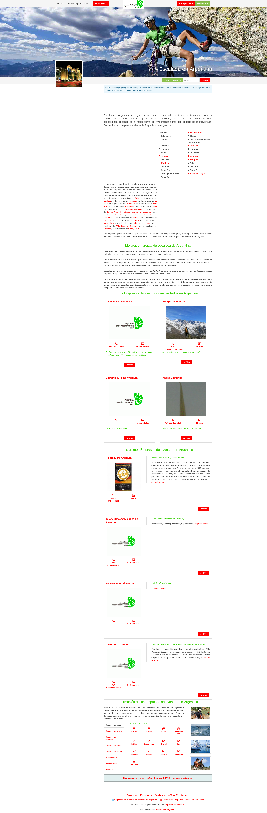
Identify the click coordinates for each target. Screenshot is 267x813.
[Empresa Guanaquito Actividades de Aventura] (123, 541)
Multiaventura (111, 758)
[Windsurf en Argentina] (149, 751)
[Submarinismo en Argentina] (149, 741)
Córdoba (107, 201)
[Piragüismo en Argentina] (134, 761)
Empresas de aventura (174, 805)
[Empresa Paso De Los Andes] (123, 663)
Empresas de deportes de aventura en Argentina (135, 800)
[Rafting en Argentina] (134, 741)
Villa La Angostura (142, 223)
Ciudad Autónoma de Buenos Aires (135, 212)
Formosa (133, 201)
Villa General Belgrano (127, 226)
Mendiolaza (109, 223)
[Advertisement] (154, 104)
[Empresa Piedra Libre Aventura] (123, 477)
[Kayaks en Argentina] (134, 729)
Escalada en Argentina (165, 809)
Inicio (61, 3)
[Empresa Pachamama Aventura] (129, 322)
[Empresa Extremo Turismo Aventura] (129, 399)
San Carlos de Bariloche (132, 209)
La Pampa (130, 204)
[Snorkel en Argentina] (163, 741)
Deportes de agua (113, 725)
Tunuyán (107, 220)
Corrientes (129, 206)
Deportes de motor (113, 752)
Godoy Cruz (133, 229)
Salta (137, 198)
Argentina (102, 3)
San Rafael (120, 215)
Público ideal (111, 764)
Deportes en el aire (113, 731)
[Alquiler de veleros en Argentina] (178, 729)
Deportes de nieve (113, 746)
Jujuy (154, 206)
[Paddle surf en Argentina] (178, 751)
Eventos (109, 770)
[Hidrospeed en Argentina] (134, 751)
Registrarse (186, 3)
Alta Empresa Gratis (79, 3)
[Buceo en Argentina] (163, 729)
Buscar (205, 80)
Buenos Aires (112, 212)
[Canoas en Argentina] (149, 729)
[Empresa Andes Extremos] (186, 399)
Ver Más (129, 365)
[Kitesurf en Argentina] (163, 751)
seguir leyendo (157, 482)
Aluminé (136, 217)
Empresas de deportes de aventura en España (183, 800)
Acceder (203, 3)
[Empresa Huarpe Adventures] (186, 322)
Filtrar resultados (173, 80)
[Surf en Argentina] (178, 741)
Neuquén (135, 220)
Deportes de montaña (110, 738)
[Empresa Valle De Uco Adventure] (123, 602)
